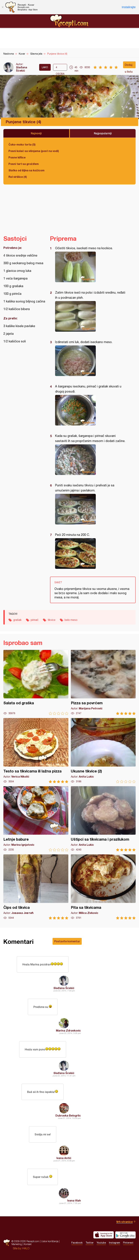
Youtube (101, 1242)
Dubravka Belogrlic (68, 1115)
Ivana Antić (63, 1158)
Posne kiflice (17, 157)
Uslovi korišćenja (49, 1241)
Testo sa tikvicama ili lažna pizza (35, 750)
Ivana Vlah (74, 1200)
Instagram (114, 1242)
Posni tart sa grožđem (23, 163)
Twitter (90, 1242)
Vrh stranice (124, 1221)
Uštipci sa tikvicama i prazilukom (103, 818)
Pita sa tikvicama (103, 887)
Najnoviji (36, 133)
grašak (17, 619)
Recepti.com (69, 21)
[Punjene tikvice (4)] (91, 267)
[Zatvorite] (3, 7)
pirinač (34, 619)
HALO (25, 1248)
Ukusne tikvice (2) (103, 750)
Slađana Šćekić (21, 69)
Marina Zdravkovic (68, 1030)
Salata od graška (35, 682)
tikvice (51, 619)
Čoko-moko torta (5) (21, 144)
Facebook (77, 1242)
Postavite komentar (67, 941)
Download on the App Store (103, 1234)
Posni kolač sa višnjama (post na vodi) (33, 150)
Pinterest (128, 1242)
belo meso (71, 619)
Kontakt (28, 1244)
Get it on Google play (125, 1234)
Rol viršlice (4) (17, 176)
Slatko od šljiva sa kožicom (26, 170)
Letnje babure (35, 818)
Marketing (17, 1244)
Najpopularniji (103, 133)
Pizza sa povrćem (103, 682)
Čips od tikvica (35, 887)
